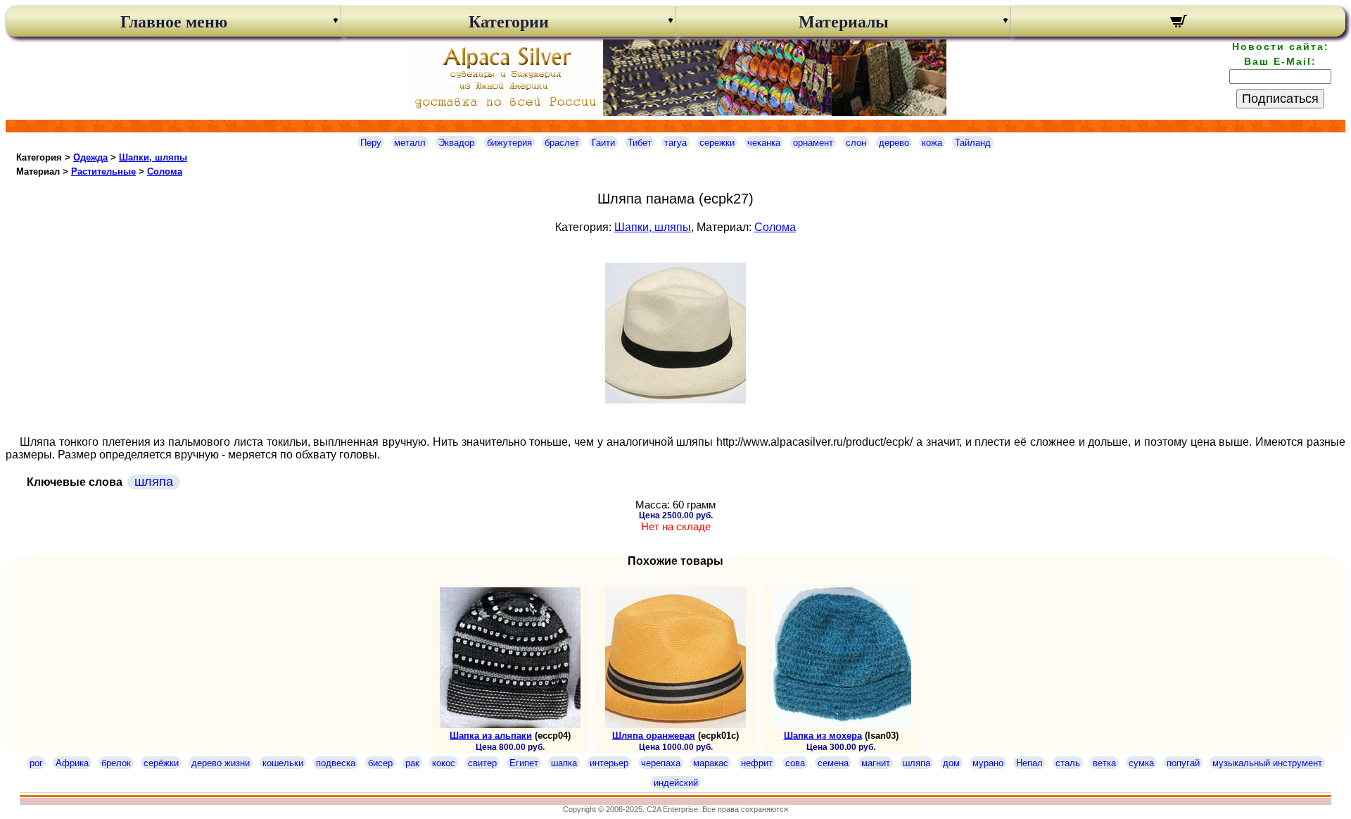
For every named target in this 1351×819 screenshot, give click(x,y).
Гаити (603, 142)
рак (412, 763)
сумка (1141, 763)
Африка (72, 763)
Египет (523, 763)
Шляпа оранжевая (653, 735)
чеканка (763, 142)
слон (856, 142)
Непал (1029, 763)
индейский (676, 782)
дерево (894, 142)
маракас (710, 763)
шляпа (153, 482)
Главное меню (173, 22)
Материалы (844, 22)
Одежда (90, 157)
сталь (1067, 763)
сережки (717, 142)
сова (795, 763)
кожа (932, 142)
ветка (1104, 763)
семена (833, 763)
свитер (482, 763)
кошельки (282, 763)
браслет (562, 142)
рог (36, 763)
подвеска (335, 763)
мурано (987, 763)
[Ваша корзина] (1178, 23)
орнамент (813, 142)
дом (951, 763)
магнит (875, 763)
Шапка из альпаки (491, 735)
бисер (380, 763)
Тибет (640, 142)
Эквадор (456, 142)
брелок (116, 763)
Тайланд (973, 142)
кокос (443, 763)
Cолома (164, 171)
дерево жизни (220, 763)
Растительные (103, 171)
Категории (509, 22)
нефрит (757, 763)
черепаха (660, 763)
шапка (564, 763)
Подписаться (1280, 99)
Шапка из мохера (823, 735)
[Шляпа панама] (675, 400)
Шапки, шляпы (153, 157)
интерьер (609, 763)
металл (410, 142)
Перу (370, 142)
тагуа (675, 142)
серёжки (161, 763)
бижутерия (509, 142)
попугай (1183, 763)
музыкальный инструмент (1267, 763)
